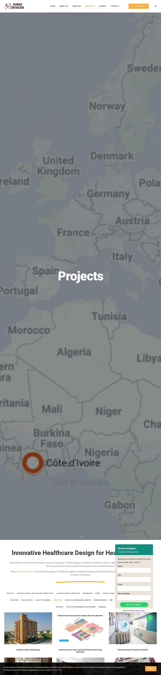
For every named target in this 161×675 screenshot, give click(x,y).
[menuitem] (52, 6)
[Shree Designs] (14, 6)
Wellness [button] (102, 607)
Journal (102, 6)
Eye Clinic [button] (14, 600)
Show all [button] (10, 593)
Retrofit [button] (60, 607)
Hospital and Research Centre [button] (78, 600)
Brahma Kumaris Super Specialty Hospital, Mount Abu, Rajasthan (80, 651)
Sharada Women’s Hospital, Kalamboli (133, 650)
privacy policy (140, 611)
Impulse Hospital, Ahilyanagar (28, 650)
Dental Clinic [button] (108, 593)
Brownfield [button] (87, 593)
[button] (155, 6)
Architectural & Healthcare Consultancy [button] (35, 593)
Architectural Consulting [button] (68, 593)
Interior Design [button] (100, 600)
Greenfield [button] (57, 600)
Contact (115, 6)
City (119, 575)
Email (120, 584)
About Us (63, 6)
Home (52, 6)
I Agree (151, 669)
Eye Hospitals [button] (27, 600)
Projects (89, 6)
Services (76, 6)
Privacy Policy (57, 670)
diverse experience (26, 571)
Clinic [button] (97, 593)
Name (120, 566)
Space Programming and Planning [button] (81, 607)
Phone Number (124, 593)
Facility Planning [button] (43, 600)
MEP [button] (111, 600)
